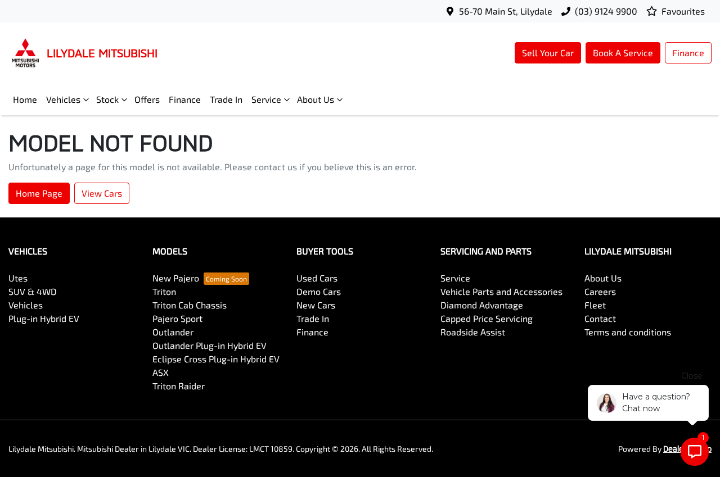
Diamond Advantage (481, 304)
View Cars (102, 193)
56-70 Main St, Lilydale (505, 11)
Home (25, 99)
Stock (107, 99)
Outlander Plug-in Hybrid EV (209, 345)
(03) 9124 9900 (606, 11)
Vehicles (63, 99)
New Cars (315, 304)
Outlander (173, 331)
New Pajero (175, 277)
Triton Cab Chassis (189, 304)
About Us (315, 99)
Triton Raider (178, 385)
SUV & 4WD (32, 291)
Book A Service (623, 52)
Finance (688, 52)
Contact (600, 318)
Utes (18, 277)
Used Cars (317, 277)
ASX (160, 372)
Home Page (39, 193)
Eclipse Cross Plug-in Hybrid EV (216, 358)
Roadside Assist (472, 331)
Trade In (226, 99)
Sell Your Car (548, 52)
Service (266, 99)
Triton (164, 291)
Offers (147, 99)
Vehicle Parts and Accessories (501, 291)
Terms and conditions (627, 331)
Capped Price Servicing (486, 318)
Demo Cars (318, 291)
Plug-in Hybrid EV (43, 318)
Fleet (595, 304)
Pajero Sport (177, 318)
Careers (600, 291)
